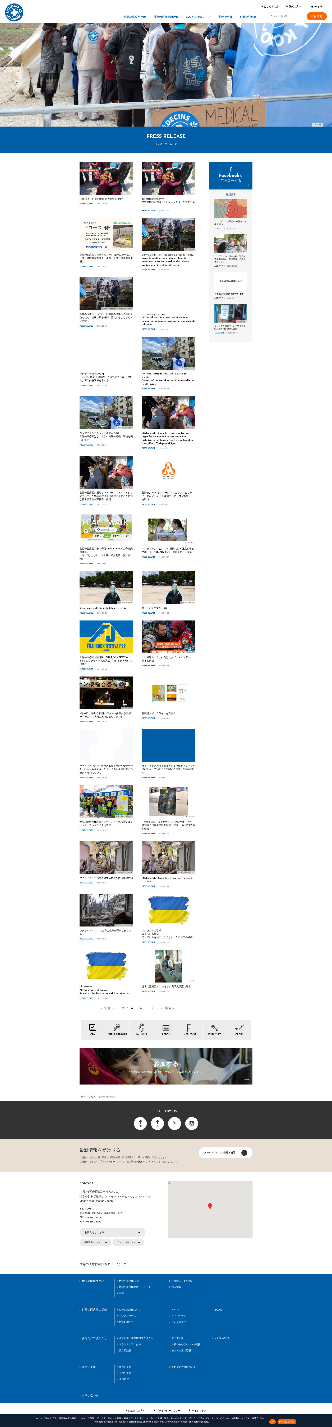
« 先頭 (105, 1008)
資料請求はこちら (92, 1242)
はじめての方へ (272, 6)
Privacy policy (286, 1421)
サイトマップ (199, 1410)
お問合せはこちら (94, 1232)
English (318, 7)
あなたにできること (198, 17)
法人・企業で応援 (181, 1350)
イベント (176, 1309)
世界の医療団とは (135, 17)
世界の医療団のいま (130, 1309)
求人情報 (176, 1287)
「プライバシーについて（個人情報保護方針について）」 (129, 1162)
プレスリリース (127, 1315)
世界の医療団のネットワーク (135, 1287)
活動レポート (126, 1321)
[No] (327, 1420)
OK (272, 1421)
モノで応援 (178, 1338)
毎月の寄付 (125, 1366)
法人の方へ (295, 6)
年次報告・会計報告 (182, 1281)
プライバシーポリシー (168, 1410)
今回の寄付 (125, 1373)
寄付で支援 (225, 17)
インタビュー (179, 1321)
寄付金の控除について (184, 1366)
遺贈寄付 (124, 1379)
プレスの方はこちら (126, 1242)
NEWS (16, 28)
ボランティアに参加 (130, 1344)
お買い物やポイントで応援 (186, 1344)
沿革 (121, 1293)
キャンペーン (179, 1315)
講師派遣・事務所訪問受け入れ (136, 1338)
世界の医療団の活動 (166, 17)
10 (151, 1008)
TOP (6, 28)
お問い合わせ (248, 17)
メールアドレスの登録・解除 (220, 1152)
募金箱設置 (125, 1350)
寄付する (317, 16)
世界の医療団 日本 (129, 1281)
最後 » (169, 1008)
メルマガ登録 (221, 1338)
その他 (218, 1309)
